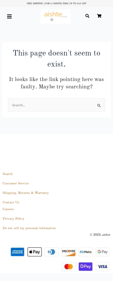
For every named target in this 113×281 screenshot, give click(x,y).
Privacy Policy (13, 218)
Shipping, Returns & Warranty (26, 193)
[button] (11, 16)
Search (8, 174)
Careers (8, 209)
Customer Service (16, 183)
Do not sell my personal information (29, 228)
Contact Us (11, 202)
